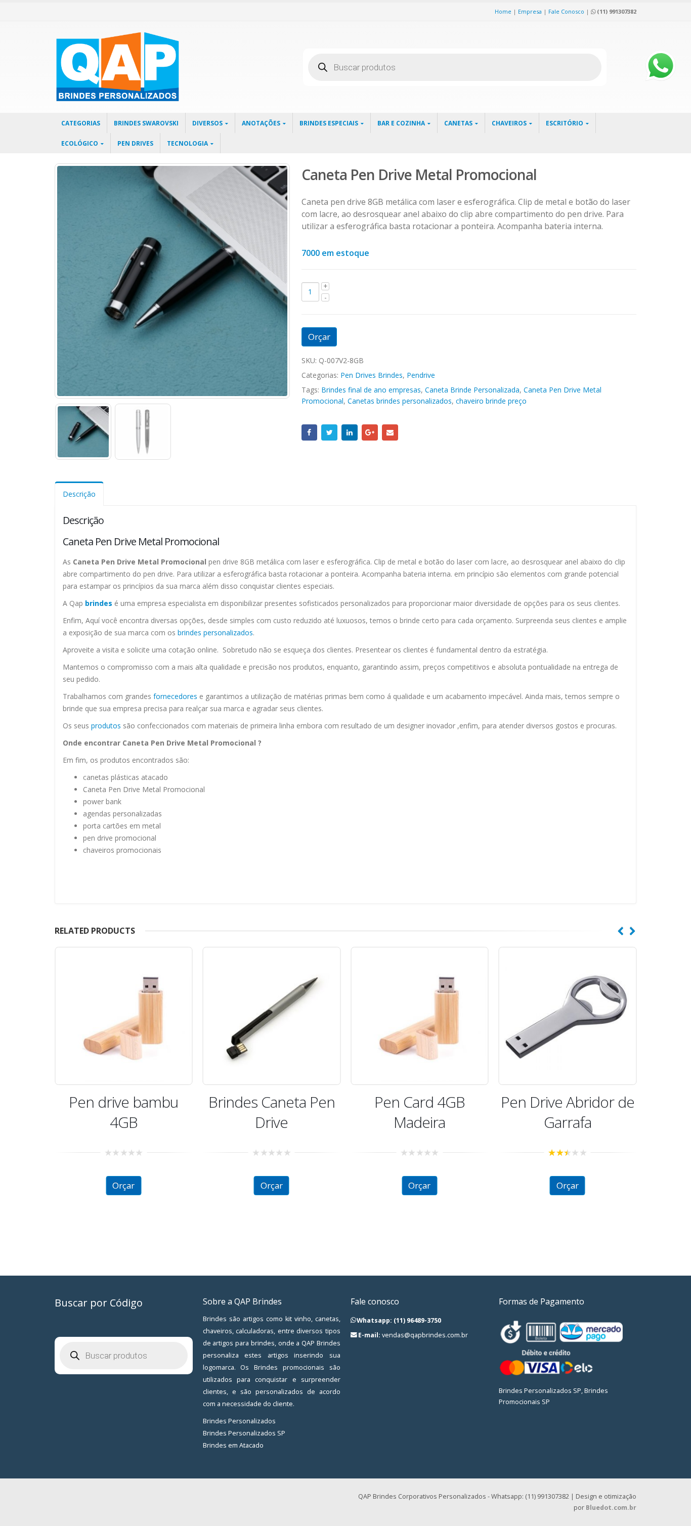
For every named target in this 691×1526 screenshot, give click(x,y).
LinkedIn (349, 432)
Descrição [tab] (79, 494)
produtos (106, 725)
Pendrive (421, 375)
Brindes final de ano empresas (371, 390)
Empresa (530, 11)
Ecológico (79, 143)
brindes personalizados (215, 632)
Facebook (309, 432)
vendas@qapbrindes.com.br (425, 1335)
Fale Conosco (566, 11)
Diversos (207, 123)
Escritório (564, 123)
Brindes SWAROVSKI (146, 123)
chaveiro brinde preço (491, 401)
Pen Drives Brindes (371, 375)
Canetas (458, 123)
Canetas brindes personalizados (400, 401)
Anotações (261, 123)
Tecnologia (187, 143)
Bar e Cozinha (401, 123)
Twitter (329, 432)
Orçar (319, 336)
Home (503, 11)
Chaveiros (509, 123)
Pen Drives (135, 143)
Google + (370, 432)
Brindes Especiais (328, 123)
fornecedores (175, 696)
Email (390, 432)
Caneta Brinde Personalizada (472, 390)
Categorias (80, 123)
